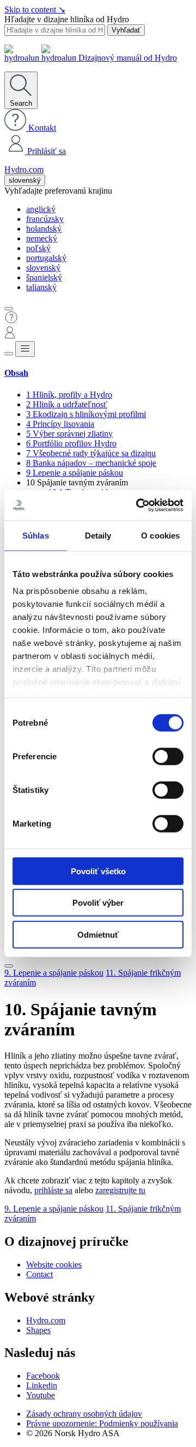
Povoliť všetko (98, 870)
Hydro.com (24, 169)
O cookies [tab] (160, 535)
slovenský (25, 180)
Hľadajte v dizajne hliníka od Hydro (66, 19)
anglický (41, 209)
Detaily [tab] (98, 535)
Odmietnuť (98, 934)
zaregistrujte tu (120, 1190)
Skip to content (34, 9)
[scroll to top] (8, 966)
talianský (41, 287)
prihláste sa (53, 1190)
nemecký (41, 238)
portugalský (46, 257)
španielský (44, 277)
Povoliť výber (98, 902)
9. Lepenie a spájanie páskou (53, 972)
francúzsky (45, 218)
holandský (44, 228)
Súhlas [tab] (35, 535)
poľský (38, 248)
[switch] (167, 756)
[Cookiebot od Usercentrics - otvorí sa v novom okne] (138, 505)
